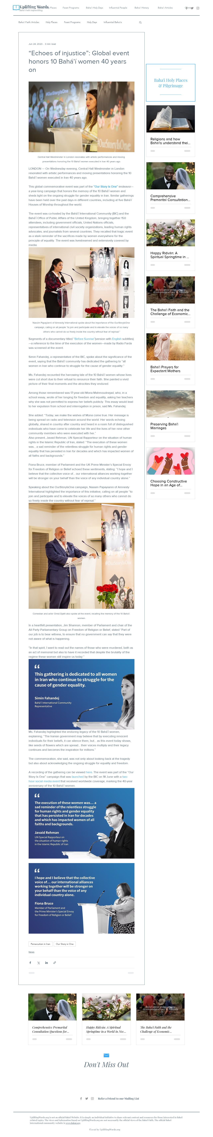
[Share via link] (54, 962)
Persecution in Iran (40, 943)
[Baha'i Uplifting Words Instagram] (198, 8)
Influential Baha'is (113, 22)
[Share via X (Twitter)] (38, 962)
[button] (140, 22)
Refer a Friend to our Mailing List (118, 1098)
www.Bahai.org (73, 1123)
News (31, 952)
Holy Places (51, 22)
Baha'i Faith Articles (28, 22)
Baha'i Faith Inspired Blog (31, 10)
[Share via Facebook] (30, 962)
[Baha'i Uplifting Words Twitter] (192, 8)
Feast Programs (72, 22)
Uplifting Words (34, 6)
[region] (170, 82)
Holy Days (92, 22)
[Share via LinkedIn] (46, 962)
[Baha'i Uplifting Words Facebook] (186, 8)
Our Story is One (65, 943)
